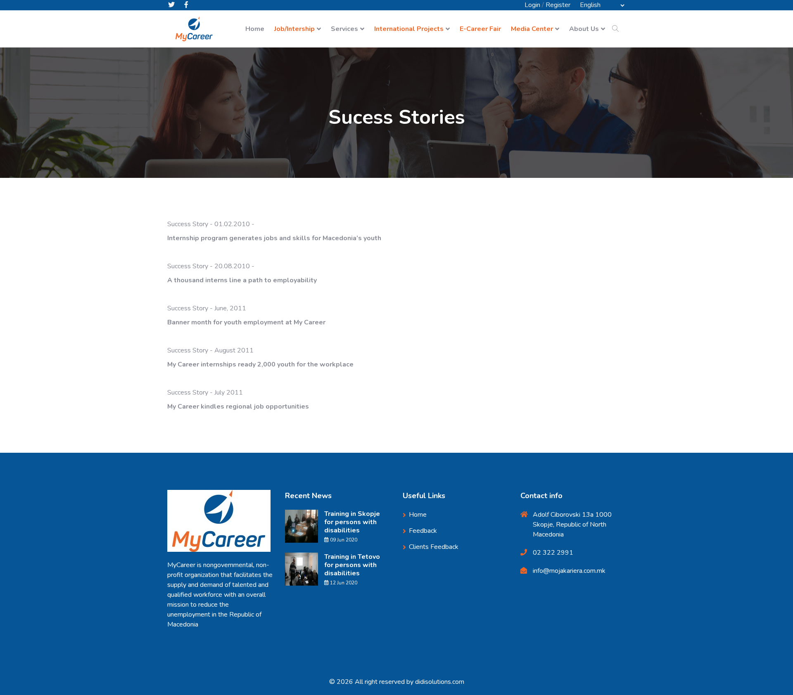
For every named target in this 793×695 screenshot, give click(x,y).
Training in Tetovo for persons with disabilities (352, 565)
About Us (584, 28)
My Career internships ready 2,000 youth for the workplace (260, 364)
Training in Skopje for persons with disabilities (352, 522)
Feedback (423, 530)
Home (254, 28)
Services (344, 28)
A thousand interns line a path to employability (242, 280)
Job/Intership (294, 28)
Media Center (532, 28)
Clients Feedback (433, 546)
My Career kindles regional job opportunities (238, 406)
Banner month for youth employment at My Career (246, 322)
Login (532, 4)
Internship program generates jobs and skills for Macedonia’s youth (275, 238)
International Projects (409, 28)
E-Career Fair (480, 28)
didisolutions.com (439, 681)
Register (558, 4)
